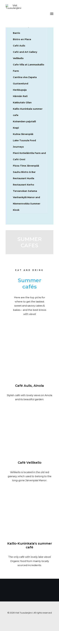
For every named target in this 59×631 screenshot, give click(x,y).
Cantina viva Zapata (25, 77)
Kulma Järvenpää (23, 134)
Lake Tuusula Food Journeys (24, 143)
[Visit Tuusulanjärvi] (13, 13)
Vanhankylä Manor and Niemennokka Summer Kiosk (26, 203)
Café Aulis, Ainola (29, 386)
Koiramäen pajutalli (24, 121)
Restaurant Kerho (23, 184)
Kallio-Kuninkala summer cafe (27, 112)
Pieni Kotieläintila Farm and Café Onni (29, 156)
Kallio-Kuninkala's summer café (29, 545)
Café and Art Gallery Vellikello (25, 55)
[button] (52, 13)
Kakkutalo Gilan (22, 102)
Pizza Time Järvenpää (26, 165)
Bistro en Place (22, 39)
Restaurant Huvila (23, 178)
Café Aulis (19, 45)
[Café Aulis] (29, 354)
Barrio (16, 33)
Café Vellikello (29, 462)
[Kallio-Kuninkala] (29, 512)
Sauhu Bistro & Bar (24, 172)
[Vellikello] (29, 431)
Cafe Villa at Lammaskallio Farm (28, 67)
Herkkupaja (20, 89)
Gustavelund (20, 83)
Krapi (16, 127)
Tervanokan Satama (25, 191)
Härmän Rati (20, 96)
